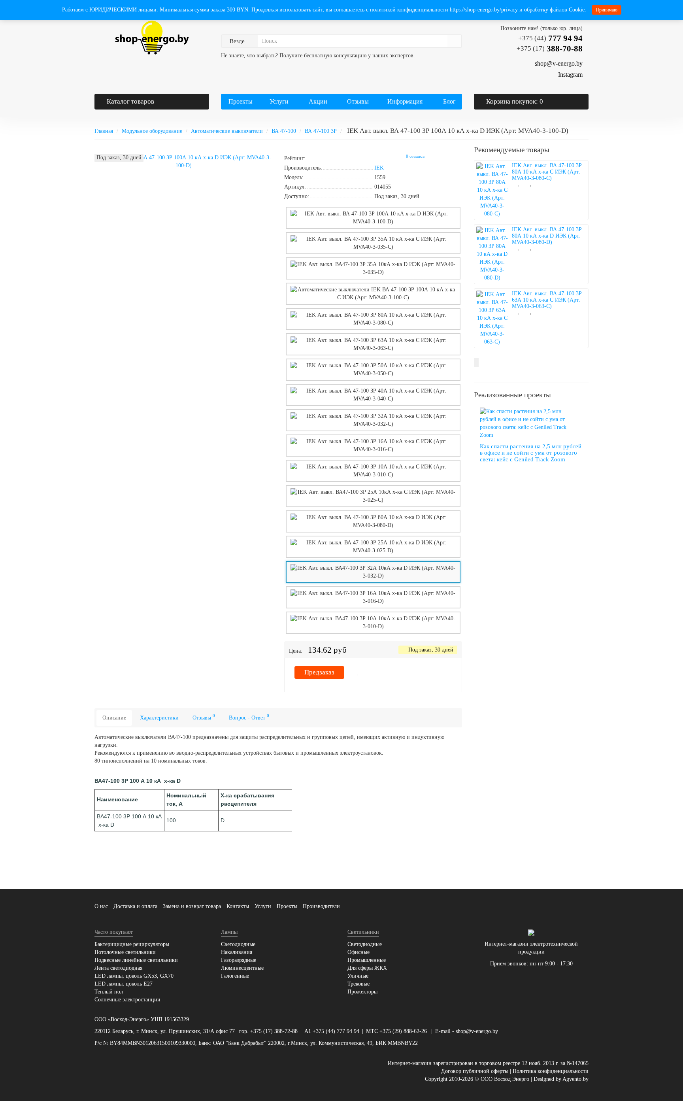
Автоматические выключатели (227, 131)
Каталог (130, 101)
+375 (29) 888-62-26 (403, 1031)
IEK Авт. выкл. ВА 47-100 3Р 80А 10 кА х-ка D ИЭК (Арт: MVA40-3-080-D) (547, 236)
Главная (103, 131)
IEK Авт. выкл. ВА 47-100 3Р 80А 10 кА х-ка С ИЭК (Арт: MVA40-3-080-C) (547, 171)
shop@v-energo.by (477, 1031)
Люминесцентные (242, 968)
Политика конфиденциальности (551, 1071)
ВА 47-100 (284, 131)
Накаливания (236, 952)
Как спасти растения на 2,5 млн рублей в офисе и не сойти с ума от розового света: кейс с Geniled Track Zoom (530, 453)
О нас (101, 906)
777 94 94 (550, 38)
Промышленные (366, 960)
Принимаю (606, 10)
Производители (321, 906)
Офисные (358, 952)
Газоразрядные (238, 960)
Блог (449, 101)
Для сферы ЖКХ (367, 968)
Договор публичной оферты (474, 1071)
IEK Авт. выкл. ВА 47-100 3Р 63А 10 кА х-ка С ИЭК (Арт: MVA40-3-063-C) (547, 300)
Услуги (278, 101)
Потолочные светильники (125, 952)
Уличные (357, 976)
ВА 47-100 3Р (321, 131)
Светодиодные (238, 944)
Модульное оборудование (152, 131)
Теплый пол (108, 992)
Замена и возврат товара (192, 906)
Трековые (358, 984)
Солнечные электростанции (127, 1000)
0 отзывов (415, 156)
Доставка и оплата (135, 906)
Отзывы (358, 101)
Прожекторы (362, 992)
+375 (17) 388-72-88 (274, 1031)
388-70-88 (550, 48)
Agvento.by (575, 1079)
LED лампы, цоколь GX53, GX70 (134, 976)
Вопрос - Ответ (249, 717)
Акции (318, 101)
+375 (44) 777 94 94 (336, 1031)
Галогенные (235, 976)
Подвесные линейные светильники (136, 960)
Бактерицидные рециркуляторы (131, 944)
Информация (404, 101)
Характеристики (159, 718)
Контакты (237, 906)
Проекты (240, 101)
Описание (114, 718)
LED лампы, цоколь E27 (123, 984)
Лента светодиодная (118, 968)
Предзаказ (319, 672)
